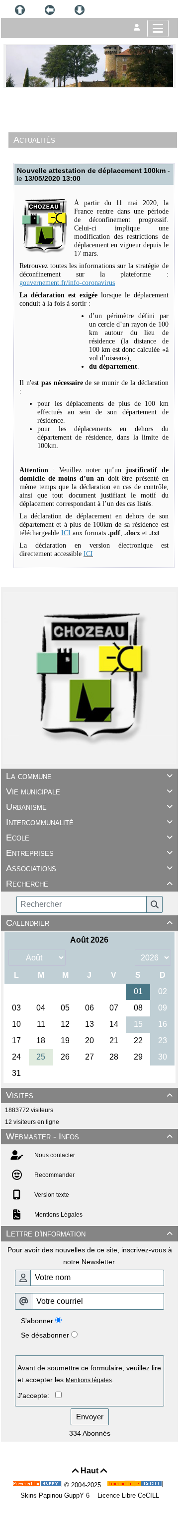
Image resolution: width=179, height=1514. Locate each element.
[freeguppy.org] (38, 1485)
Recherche (89, 884)
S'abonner (37, 1321)
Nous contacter (54, 1155)
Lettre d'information (89, 1233)
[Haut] (20, 10)
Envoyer (89, 1416)
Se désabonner (45, 1335)
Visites (89, 1095)
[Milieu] (50, 10)
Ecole (89, 837)
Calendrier (89, 923)
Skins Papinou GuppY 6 (56, 1495)
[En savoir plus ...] (136, 1485)
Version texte (51, 1194)
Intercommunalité (89, 822)
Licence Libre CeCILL (127, 1495)
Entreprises (89, 853)
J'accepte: (36, 1396)
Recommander (54, 1175)
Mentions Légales (58, 1214)
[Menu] (158, 28)
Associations (89, 868)
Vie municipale (89, 791)
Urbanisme (89, 807)
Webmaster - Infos (89, 1136)
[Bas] (80, 10)
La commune (89, 776)
